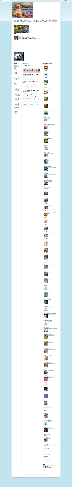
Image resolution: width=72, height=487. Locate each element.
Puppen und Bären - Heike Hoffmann (49, 376)
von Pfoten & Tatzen (47, 197)
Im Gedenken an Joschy (51, 314)
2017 (15, 72)
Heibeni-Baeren (46, 292)
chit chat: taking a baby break (52, 349)
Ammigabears (46, 341)
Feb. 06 (17, 103)
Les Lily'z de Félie (46, 152)
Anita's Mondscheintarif (47, 362)
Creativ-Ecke (46, 386)
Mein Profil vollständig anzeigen (22, 39)
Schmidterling (46, 413)
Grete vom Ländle (46, 327)
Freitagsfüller (26, 65)
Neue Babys (49, 438)
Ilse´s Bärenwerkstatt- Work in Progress (50, 313)
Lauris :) (49, 146)
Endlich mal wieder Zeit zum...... (52, 363)
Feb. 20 (17, 94)
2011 (15, 112)
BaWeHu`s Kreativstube (47, 299)
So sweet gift (49, 219)
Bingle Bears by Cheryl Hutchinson (49, 211)
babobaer (45, 410)
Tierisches (45, 110)
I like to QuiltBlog (46, 131)
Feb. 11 (17, 100)
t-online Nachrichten (16, 65)
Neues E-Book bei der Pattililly (52, 167)
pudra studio (45, 145)
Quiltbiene (45, 271)
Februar (16, 88)
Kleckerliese (45, 278)
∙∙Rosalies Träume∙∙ (46, 190)
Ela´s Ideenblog (46, 383)
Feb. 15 (17, 98)
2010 (15, 113)
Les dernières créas (50, 153)
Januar (16, 107)
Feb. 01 (17, 105)
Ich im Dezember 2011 (51, 428)
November (16, 77)
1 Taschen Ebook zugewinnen (52, 233)
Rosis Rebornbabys (47, 437)
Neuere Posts (25, 104)
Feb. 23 (17, 93)
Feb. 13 (17, 99)
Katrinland (45, 103)
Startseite (31, 104)
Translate (49, 467)
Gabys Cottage (46, 451)
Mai (15, 84)
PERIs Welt (45, 400)
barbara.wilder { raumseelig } (48, 334)
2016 (15, 73)
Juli (15, 82)
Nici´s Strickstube (46, 453)
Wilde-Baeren (46, 369)
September (17, 79)
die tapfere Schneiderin (47, 117)
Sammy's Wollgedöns (47, 204)
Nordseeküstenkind (47, 393)
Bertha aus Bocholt (50, 370)
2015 (15, 74)
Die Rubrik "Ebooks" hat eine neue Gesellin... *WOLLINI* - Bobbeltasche (52, 119)
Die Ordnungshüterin (47, 187)
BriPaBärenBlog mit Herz (47, 89)
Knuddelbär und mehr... (47, 407)
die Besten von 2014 (50, 342)
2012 (15, 111)
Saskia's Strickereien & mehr (48, 420)
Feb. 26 (17, 90)
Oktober (16, 78)
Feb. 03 (17, 104)
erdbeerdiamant (46, 159)
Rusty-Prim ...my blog (47, 434)
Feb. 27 (17, 89)
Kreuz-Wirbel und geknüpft (51, 72)
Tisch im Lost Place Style (51, 226)
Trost (48, 160)
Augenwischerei (46, 188)
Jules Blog (20, 36)
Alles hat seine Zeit (50, 307)
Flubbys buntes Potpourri (47, 166)
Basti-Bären (45, 96)
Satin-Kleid (49, 421)
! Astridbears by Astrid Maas (48, 355)
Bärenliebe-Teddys (46, 448)
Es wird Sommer (50, 181)
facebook (15, 68)
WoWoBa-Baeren (46, 427)
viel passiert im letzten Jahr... (51, 335)
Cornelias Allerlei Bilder (47, 460)
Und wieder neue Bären (51, 377)
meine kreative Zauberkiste (48, 454)
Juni (16, 83)
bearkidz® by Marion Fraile (48, 320)
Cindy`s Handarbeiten (47, 450)
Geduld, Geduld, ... (50, 205)
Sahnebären (45, 461)
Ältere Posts (37, 104)
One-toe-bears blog (46, 348)
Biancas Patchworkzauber (48, 180)
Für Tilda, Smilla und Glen (51, 132)
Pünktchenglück (46, 306)
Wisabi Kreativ (46, 173)
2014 (15, 108)
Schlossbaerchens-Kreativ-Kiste (49, 264)
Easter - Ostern (50, 321)
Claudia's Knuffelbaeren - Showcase (49, 124)
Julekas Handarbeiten (47, 261)
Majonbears (45, 285)
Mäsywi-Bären (46, 456)
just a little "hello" (46, 435)
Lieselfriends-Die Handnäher (48, 138)
